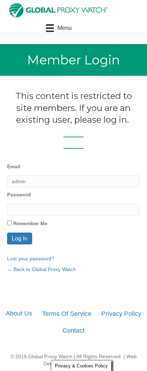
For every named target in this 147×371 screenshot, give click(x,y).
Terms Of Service (66, 313)
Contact (73, 330)
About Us (19, 313)
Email (13, 166)
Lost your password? (30, 258)
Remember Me (29, 223)
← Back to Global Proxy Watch (41, 269)
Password (19, 194)
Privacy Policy (121, 313)
